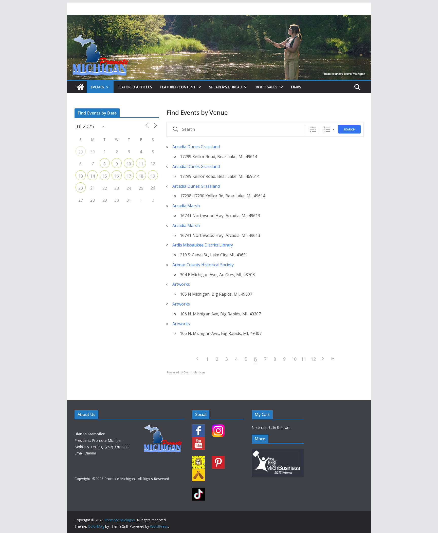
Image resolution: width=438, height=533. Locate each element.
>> (332, 358)
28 (92, 200)
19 (153, 176)
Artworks (181, 284)
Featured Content (177, 87)
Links (296, 87)
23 (116, 188)
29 (80, 152)
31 (128, 200)
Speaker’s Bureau (225, 87)
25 (141, 188)
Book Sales (266, 87)
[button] (107, 87)
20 (80, 188)
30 (116, 200)
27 (80, 200)
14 (92, 176)
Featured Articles (135, 87)
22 (104, 188)
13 (80, 176)
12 (313, 359)
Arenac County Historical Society (203, 265)
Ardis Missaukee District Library (202, 245)
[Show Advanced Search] (313, 129)
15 (104, 176)
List (327, 129)
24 (128, 188)
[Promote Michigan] (219, 18)
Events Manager (194, 372)
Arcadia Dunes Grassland (196, 146)
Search (349, 129)
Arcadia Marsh (186, 205)
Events (97, 87)
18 (141, 176)
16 (116, 176)
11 (303, 359)
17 (128, 176)
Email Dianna (85, 453)
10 (294, 359)
